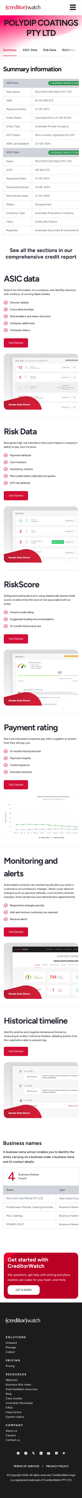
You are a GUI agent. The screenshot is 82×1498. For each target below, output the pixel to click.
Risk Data (49, 50)
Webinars (12, 1380)
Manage (11, 1347)
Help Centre (14, 1412)
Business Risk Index (18, 1384)
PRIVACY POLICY (57, 1466)
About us (11, 1430)
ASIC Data (30, 50)
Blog (8, 1393)
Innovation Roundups (19, 1403)
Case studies (14, 1398)
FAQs (9, 1407)
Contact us (13, 1440)
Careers (11, 1435)
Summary (10, 50)
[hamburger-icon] (73, 7)
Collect (10, 1352)
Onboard (11, 1342)
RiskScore (69, 50)
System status (15, 1416)
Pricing (10, 1366)
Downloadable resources (22, 1389)
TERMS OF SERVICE (26, 1466)
